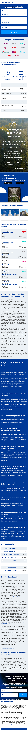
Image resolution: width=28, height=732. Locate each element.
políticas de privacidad (18, 699)
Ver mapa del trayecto (7, 649)
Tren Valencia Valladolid (9, 561)
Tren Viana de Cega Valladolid (10, 554)
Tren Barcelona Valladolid (9, 558)
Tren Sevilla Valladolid (8, 564)
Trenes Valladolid (18, 597)
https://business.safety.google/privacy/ (17, 725)
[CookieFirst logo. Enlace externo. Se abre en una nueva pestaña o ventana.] (7, 701)
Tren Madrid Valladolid (8, 548)
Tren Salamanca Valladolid (9, 570)
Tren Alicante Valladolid (8, 551)
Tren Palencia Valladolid (9, 567)
